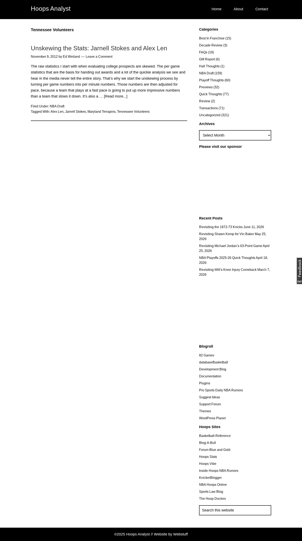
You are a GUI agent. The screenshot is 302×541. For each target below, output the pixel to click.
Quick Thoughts (210, 94)
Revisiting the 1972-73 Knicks (221, 227)
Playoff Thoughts (211, 80)
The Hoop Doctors (212, 498)
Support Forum (210, 404)
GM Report (207, 59)
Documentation (210, 376)
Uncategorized (209, 115)
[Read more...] (115, 96)
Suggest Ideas (209, 397)
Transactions (208, 108)
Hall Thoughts (209, 66)
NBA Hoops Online (213, 484)
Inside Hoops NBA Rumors (218, 470)
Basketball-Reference (215, 436)
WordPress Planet (212, 418)
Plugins (204, 383)
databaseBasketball (213, 362)
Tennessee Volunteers (133, 111)
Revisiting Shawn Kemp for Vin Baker (226, 234)
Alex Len (57, 111)
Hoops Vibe (207, 463)
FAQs (203, 52)
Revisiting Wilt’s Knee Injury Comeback (228, 269)
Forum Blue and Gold (214, 449)
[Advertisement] (233, 182)
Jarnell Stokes (75, 111)
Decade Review (210, 45)
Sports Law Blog (211, 491)
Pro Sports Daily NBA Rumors (221, 390)
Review (204, 101)
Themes (205, 411)
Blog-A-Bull (207, 443)
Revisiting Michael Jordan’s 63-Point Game (230, 246)
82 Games (206, 355)
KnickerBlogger (210, 477)
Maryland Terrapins (101, 111)
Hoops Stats (208, 456)
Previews (206, 87)
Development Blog (212, 369)
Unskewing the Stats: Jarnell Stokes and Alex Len (99, 48)
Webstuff (180, 534)
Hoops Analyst (50, 8)
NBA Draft (57, 106)
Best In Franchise (212, 38)
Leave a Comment (99, 56)
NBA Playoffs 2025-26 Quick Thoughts (227, 258)
